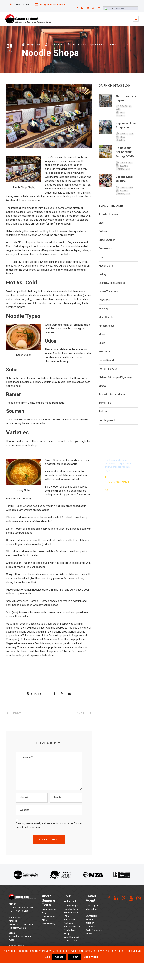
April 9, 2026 (126, 134)
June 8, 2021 (126, 187)
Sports (102, 385)
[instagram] (99, 8)
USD (112, 8)
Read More (90, 956)
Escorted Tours (71, 909)
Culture (53, 44)
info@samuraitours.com (52, 4)
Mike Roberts (33, 44)
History (102, 274)
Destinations (106, 248)
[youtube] (93, 8)
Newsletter (105, 351)
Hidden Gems (106, 265)
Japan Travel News (109, 291)
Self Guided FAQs (72, 926)
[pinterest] (88, 8)
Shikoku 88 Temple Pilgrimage (115, 377)
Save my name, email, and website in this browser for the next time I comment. (49, 825)
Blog (101, 222)
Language (104, 300)
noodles (99, 44)
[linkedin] (82, 8)
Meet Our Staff (107, 317)
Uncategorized (107, 420)
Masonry (103, 308)
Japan (76, 44)
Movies (103, 334)
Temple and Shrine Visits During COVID (125, 152)
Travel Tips (105, 403)
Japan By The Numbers (112, 282)
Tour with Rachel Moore (112, 394)
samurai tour (111, 44)
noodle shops (87, 44)
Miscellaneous (106, 325)
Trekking (103, 411)
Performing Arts (108, 368)
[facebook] (77, 8)
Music (102, 342)
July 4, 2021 (126, 162)
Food (60, 44)
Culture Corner (107, 240)
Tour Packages (71, 905)
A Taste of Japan (108, 214)
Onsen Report (106, 360)
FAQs (44, 920)
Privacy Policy (48, 924)
